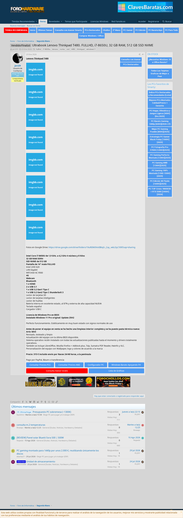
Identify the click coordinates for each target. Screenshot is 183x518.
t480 (73, 49)
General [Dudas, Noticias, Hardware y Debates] (62, 427)
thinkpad (81, 49)
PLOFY (137, 414)
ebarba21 (21, 456)
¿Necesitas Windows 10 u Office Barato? (160, 61)
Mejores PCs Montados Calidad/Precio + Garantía (160, 103)
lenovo (55, 49)
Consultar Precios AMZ (69, 364)
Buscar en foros (33, 25)
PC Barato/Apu (155, 30)
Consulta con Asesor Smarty (68, 30)
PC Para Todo (171, 30)
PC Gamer (128, 30)
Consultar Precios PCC (40, 364)
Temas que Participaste (76, 21)
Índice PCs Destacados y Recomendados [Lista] (160, 93)
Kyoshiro (20, 414)
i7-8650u (46, 49)
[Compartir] (139, 54)
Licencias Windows (99, 21)
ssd (68, 49)
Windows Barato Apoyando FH (126, 364)
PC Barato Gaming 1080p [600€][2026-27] (159, 122)
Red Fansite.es (118, 21)
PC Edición (140, 30)
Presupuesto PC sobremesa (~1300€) (52, 411)
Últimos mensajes (23, 406)
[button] (24, 21)
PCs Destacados (92, 30)
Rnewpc (20, 427)
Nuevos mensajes (17, 25)
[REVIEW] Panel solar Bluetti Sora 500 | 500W (40, 437)
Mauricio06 (21, 464)
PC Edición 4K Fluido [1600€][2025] (159, 182)
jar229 (15, 49)
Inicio (32, 30)
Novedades (54, 21)
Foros (43, 21)
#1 (143, 54)
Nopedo (20, 440)
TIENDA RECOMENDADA (16, 30)
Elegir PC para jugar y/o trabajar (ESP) (58, 414)
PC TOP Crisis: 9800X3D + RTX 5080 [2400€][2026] (160, 192)
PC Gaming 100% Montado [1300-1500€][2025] (160, 173)
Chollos (106, 30)
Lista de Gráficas (116, 370)
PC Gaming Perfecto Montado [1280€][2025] (160, 156)
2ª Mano (116, 30)
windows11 (91, 49)
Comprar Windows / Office (91, 36)
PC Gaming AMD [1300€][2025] (159, 164)
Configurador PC (96, 364)
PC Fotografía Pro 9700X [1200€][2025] (160, 148)
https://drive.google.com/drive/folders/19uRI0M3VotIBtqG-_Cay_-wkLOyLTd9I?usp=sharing (92, 247)
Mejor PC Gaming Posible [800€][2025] (159, 130)
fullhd (38, 49)
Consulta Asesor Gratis (57, 370)
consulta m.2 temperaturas (31, 424)
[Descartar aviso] (181, 512)
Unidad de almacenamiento (40, 461)
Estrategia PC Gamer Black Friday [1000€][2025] (160, 140)
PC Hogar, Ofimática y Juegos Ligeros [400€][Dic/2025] (160, 113)
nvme (62, 49)
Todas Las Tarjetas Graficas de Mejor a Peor (160, 73)
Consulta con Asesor (131, 59)
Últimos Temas (45, 30)
